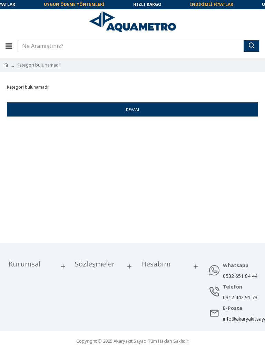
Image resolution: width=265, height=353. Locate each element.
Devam (132, 109)
